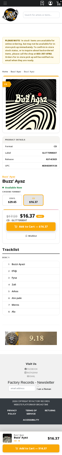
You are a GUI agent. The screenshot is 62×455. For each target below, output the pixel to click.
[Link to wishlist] (42, 4)
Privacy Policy (12, 412)
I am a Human (44, 389)
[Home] (10, 14)
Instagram (32, 372)
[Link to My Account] (50, 4)
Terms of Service (31, 412)
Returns (50, 410)
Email (32, 376)
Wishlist (32, 236)
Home (5, 71)
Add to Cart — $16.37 (33, 226)
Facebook (32, 369)
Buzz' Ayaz (16, 71)
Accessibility (31, 420)
